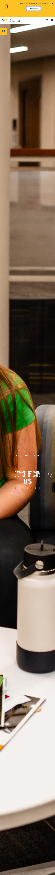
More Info (34, 8)
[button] (47, 20)
